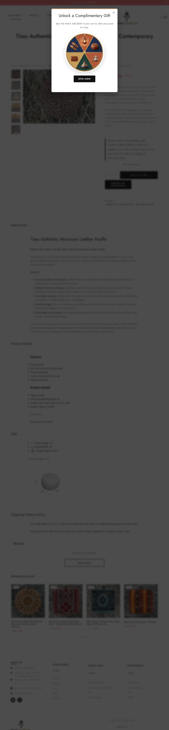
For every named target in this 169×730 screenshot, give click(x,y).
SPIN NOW (84, 78)
